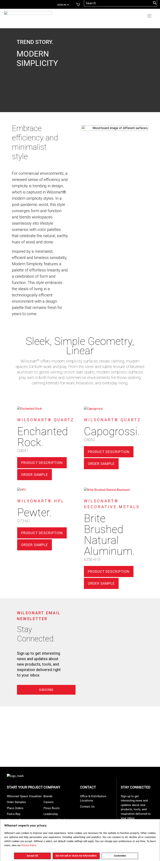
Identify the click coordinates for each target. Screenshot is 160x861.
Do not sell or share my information (76, 855)
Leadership (51, 814)
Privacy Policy (28, 845)
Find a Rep (13, 814)
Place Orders (15, 808)
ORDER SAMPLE (34, 475)
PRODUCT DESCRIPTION (42, 463)
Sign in (61, 4)
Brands (48, 796)
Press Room (52, 808)
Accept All (32, 855)
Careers (49, 802)
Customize (120, 855)
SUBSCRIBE (46, 689)
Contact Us (87, 806)
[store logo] (28, 14)
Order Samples (16, 802)
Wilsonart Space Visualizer (24, 796)
